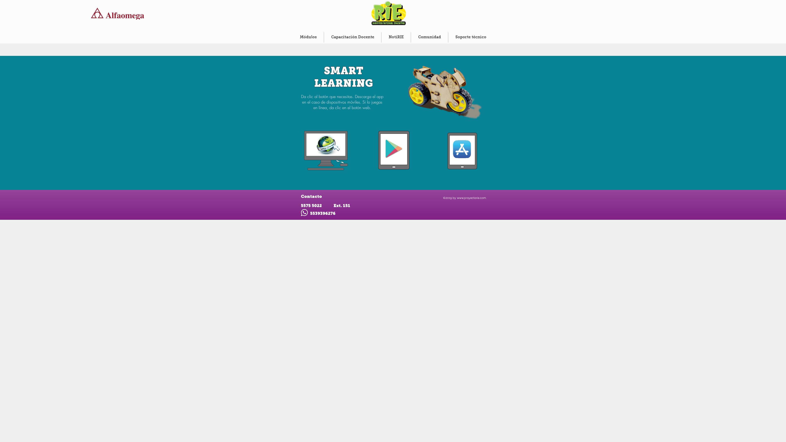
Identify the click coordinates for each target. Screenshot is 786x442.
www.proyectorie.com (471, 198)
